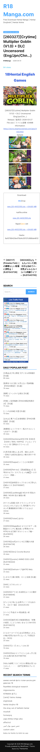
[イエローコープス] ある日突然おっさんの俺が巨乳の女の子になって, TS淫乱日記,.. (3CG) (19, 635)
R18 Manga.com (27, 744)
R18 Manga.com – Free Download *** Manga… (15, 327)
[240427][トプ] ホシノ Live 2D (16, 646)
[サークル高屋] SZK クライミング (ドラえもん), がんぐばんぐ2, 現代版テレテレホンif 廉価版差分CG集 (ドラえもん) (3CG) (19, 507)
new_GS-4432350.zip (22, 218)
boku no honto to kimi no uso (15, 733)
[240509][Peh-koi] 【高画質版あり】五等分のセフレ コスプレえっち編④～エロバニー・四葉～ (20, 472)
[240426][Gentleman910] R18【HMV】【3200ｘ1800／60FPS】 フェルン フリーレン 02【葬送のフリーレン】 (19, 441)
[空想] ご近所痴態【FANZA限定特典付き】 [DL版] (18, 402)
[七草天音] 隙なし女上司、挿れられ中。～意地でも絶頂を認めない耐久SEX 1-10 (19, 453)
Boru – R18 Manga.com (11, 333)
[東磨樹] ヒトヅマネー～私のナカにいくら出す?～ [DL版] (19, 430)
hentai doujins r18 (10, 704)
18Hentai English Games (11, 32)
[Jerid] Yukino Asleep (12, 697)
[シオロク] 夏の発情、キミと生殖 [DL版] (19, 577)
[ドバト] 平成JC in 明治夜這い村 (16, 612)
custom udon (8, 729)
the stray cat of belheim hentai (16, 708)
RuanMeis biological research (15, 686)
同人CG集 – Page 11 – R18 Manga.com (15, 316)
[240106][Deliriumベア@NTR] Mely (18, 569)
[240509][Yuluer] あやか (13, 518)
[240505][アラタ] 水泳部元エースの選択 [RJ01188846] (19, 593)
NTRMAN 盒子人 (10, 694)
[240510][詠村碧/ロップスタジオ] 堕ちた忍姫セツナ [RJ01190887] (20, 483)
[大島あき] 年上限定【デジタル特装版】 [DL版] (19, 374)
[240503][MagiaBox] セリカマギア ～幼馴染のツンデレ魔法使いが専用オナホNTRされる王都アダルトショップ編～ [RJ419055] (19, 530)
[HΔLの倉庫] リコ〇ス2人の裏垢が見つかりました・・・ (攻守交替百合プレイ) (20, 664)
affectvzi (7, 722)
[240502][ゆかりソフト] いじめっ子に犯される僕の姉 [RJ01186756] (19, 654)
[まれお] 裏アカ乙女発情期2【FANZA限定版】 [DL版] (19, 420)
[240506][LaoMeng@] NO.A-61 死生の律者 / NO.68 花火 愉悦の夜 (19, 494)
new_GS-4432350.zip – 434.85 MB (21, 206)
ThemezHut (23, 749)
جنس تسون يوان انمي (11, 726)
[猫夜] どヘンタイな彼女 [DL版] (16, 393)
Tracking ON (22, 361)
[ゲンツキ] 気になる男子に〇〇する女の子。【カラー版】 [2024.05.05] (19, 603)
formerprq (7, 715)
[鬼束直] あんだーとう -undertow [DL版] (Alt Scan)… (15, 310)
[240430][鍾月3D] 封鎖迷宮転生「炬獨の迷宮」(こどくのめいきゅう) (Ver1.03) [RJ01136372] (19, 622)
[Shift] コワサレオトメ (12, 584)
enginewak (7, 701)
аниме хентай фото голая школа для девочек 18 (19, 681)
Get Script (9, 361)
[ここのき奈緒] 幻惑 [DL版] (14, 411)
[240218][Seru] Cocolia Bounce (16, 552)
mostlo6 (6, 712)
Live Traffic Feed (16, 300)
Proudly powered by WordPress (17, 746)
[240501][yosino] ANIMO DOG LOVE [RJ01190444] (18, 560)
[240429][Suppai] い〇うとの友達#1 (18, 462)
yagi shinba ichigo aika (13, 719)
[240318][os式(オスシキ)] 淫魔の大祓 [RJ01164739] (18, 542)
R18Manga (7, 61)
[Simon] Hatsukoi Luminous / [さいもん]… (15, 358)
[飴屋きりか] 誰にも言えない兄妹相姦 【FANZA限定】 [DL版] (18, 384)
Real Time (15, 361)
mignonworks (9, 690)
